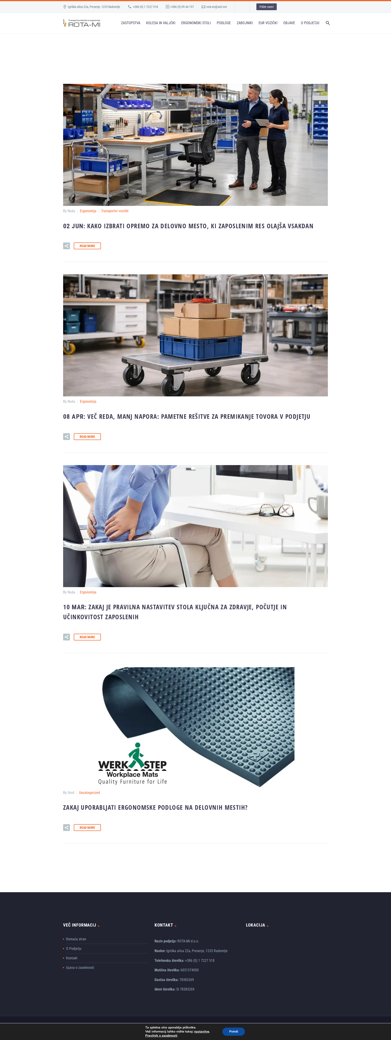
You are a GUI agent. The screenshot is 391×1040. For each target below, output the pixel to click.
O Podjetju (310, 23)
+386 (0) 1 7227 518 (145, 7)
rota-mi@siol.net (216, 7)
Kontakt (71, 958)
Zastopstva (130, 23)
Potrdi (233, 1031)
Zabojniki (245, 23)
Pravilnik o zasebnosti (161, 1035)
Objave (289, 23)
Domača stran (76, 939)
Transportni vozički (115, 211)
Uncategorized (89, 793)
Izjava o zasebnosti (80, 967)
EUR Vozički (268, 23)
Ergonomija (88, 211)
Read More (87, 246)
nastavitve (201, 1032)
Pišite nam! (267, 7)
